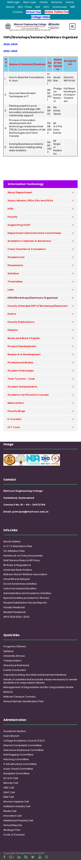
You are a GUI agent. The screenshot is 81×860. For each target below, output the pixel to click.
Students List (16, 257)
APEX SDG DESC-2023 (16, 617)
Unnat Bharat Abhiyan (16, 579)
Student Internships (21, 370)
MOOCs (8, 692)
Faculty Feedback (14, 607)
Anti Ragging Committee (18, 754)
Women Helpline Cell (16, 801)
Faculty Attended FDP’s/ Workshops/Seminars (38, 306)
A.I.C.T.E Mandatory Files (17, 546)
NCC (46, 7)
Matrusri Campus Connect (19, 696)
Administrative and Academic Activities (27, 593)
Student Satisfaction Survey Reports (25, 602)
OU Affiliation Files (14, 551)
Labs (11, 289)
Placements (15, 265)
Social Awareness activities (20, 584)
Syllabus (13, 273)
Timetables (15, 281)
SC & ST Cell (10, 778)
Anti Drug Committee (16, 759)
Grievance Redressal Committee (23, 750)
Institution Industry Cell (16, 806)
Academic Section (14, 731)
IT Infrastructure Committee (20, 764)
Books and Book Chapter (24, 338)
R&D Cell (8, 797)
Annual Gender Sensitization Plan (23, 701)
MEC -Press (25, 7)
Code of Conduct (13, 834)
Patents (13, 330)
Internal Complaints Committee (22, 745)
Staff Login (13, 2)
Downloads (60, 7)
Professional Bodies (20, 362)
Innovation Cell (12, 816)
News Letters (16, 403)
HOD (10, 208)
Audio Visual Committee (18, 769)
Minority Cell (10, 783)
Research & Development (24, 354)
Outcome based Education (20, 588)
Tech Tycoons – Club (21, 379)
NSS (37, 7)
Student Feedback (14, 612)
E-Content (14, 419)
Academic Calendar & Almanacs (29, 241)
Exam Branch (11, 736)
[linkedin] (19, 857)
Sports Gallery (12, 541)
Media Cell (9, 811)
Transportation (12, 660)
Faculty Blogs (16, 411)
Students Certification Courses (28, 395)
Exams (70, 2)
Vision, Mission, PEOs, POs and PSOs (30, 200)
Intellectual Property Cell (18, 820)
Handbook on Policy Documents (23, 555)
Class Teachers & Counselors (27, 249)
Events (44, 2)
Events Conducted (14, 670)
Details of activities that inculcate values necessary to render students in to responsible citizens (40, 681)
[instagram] (46, 857)
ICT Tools (14, 427)
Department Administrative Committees (34, 233)
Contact (17, 12)
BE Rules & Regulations (17, 565)
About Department (20, 192)
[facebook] (4, 857)
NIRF (72, 7)
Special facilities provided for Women (26, 598)
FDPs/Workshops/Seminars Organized (33, 298)
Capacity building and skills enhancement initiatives (34, 675)
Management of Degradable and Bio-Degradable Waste (38, 687)
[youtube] (39, 857)
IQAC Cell (9, 792)
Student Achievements (22, 386)
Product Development (22, 346)
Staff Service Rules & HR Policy (21, 560)
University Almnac (14, 656)
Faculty (12, 217)
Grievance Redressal (16, 665)
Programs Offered (14, 646)
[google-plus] (11, 857)
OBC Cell (8, 787)
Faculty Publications (21, 322)
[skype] (25, 857)
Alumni (10, 7)
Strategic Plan (11, 830)
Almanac (56, 2)
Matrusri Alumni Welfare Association (25, 574)
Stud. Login (29, 2)
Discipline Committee (16, 773)
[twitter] (32, 857)
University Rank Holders (17, 570)
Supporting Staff (19, 225)
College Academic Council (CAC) (24, 740)
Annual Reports (12, 825)
